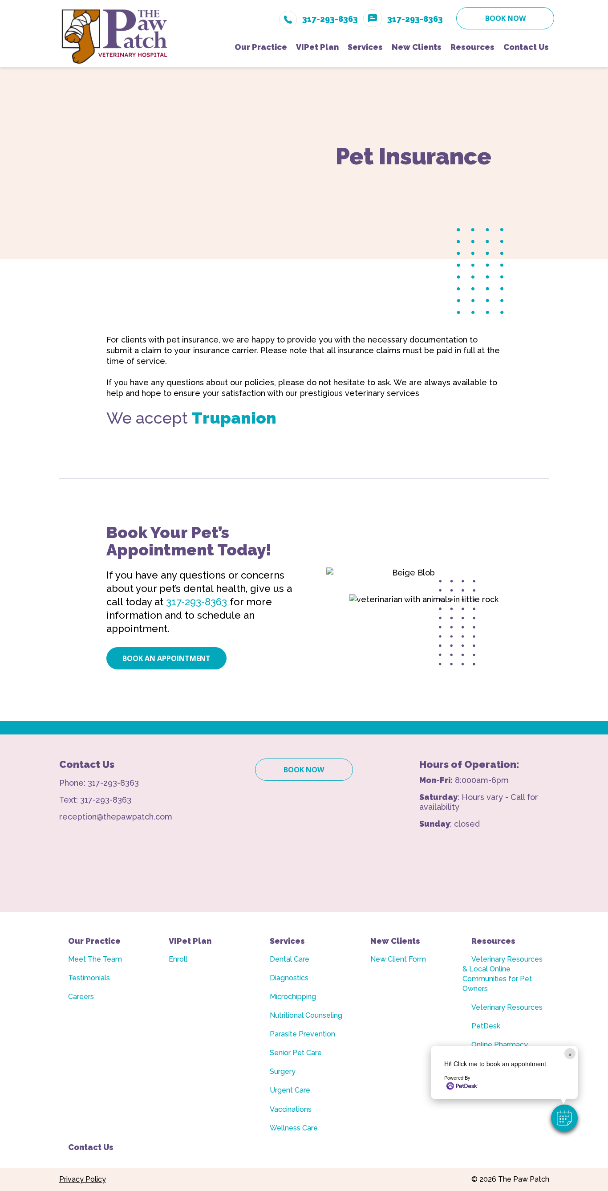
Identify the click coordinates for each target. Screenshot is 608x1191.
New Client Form (398, 959)
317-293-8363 (196, 602)
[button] (564, 1118)
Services (287, 941)
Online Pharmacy (499, 1044)
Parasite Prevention (302, 1034)
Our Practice (94, 941)
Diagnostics (289, 978)
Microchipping (293, 996)
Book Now (505, 18)
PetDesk (485, 1026)
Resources (493, 941)
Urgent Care (290, 1090)
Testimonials (89, 978)
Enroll (178, 959)
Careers (81, 996)
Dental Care (289, 959)
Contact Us (90, 1147)
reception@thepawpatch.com (115, 816)
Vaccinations (291, 1109)
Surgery (283, 1071)
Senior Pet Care (296, 1052)
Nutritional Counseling (306, 1015)
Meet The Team (95, 959)
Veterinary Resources (507, 1007)
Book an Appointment (166, 658)
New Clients (395, 941)
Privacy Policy (82, 1179)
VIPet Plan (190, 941)
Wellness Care (294, 1128)
